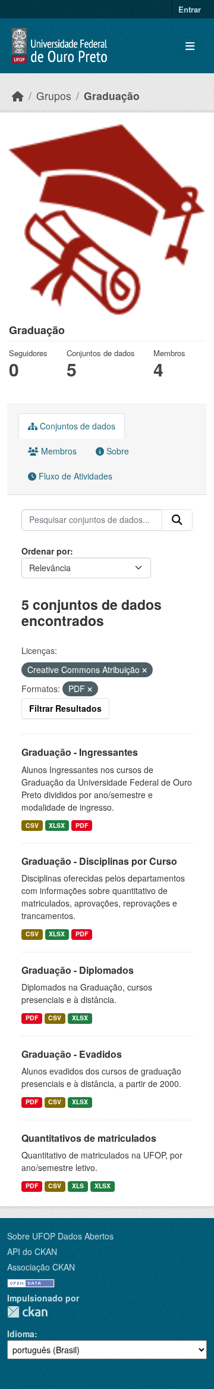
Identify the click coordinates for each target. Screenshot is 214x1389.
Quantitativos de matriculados (88, 1138)
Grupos (53, 95)
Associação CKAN (41, 1267)
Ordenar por (45, 551)
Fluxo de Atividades (74, 476)
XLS (78, 1185)
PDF (81, 825)
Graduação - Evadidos (71, 1054)
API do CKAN (32, 1251)
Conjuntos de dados (76, 426)
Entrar (189, 9)
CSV (32, 825)
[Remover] (144, 670)
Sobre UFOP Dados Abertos (60, 1236)
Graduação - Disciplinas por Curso (99, 861)
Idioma (20, 1334)
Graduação (112, 95)
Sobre (116, 451)
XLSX (57, 825)
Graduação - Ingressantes (79, 752)
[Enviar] (177, 520)
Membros (58, 451)
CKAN (27, 1312)
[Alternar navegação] (190, 46)
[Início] (18, 95)
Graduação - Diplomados (77, 970)
